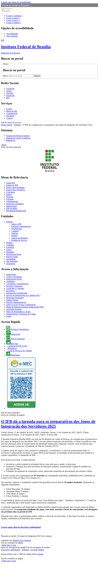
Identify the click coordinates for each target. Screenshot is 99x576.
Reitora (14, 236)
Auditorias (10, 281)
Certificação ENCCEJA (17, 346)
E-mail (9, 109)
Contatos (15, 231)
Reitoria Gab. (18, 540)
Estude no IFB (12, 185)
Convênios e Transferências (17, 284)
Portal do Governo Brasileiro (16, 5)
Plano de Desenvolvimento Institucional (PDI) (25, 307)
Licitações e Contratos (15, 288)
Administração (12, 201)
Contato (9, 118)
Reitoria (17, 125)
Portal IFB (10, 183)
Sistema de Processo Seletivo (18, 136)
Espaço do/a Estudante (15, 187)
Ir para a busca (13, 20)
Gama (8, 250)
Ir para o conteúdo (14, 16)
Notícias (14, 233)
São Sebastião (12, 261)
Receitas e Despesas (14, 286)
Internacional (11, 206)
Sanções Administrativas (16, 302)
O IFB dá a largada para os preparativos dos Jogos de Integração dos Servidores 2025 (48, 423)
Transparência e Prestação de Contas (21, 314)
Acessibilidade (12, 34)
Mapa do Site (11, 111)
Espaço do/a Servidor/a (15, 190)
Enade (8, 316)
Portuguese (6, 11)
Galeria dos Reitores (19, 238)
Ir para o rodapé (13, 23)
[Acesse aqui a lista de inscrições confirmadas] (21, 527)
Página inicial (6, 125)
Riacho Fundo (12, 257)
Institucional (11, 274)
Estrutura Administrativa (21, 226)
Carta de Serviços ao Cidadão (19, 351)
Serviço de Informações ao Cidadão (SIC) (23, 295)
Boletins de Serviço (19, 240)
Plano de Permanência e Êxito (18, 312)
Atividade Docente (14, 309)
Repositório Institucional (16, 211)
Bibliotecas (10, 140)
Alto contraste (12, 36)
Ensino (9, 194)
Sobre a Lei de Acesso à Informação (21, 305)
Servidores (10, 291)
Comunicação (11, 113)
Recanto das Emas (13, 254)
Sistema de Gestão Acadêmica (18, 138)
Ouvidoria (10, 116)
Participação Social (14, 279)
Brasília (9, 243)
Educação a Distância (15, 204)
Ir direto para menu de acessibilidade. (16, 2)
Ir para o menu (13, 18)
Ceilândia (10, 245)
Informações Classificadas (16, 293)
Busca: (6, 76)
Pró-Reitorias (16, 229)
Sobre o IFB (16, 224)
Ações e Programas (14, 277)
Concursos (10, 192)
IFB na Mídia (11, 208)
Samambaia (11, 259)
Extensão (10, 199)
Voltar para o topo (8, 545)
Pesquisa (9, 197)
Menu (3, 145)
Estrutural (10, 247)
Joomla (40, 554)
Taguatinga (10, 263)
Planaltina (10, 252)
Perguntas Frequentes (15, 298)
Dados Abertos (12, 300)
